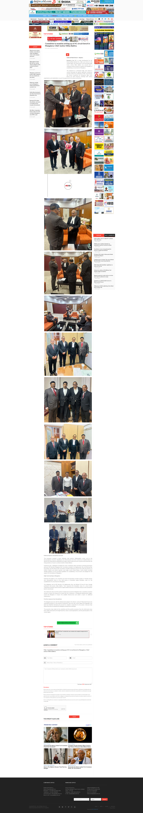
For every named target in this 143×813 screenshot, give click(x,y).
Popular (98, 235)
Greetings (75, 19)
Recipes (60, 15)
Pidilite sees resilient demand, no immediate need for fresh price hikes (102, 244)
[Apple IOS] (99, 19)
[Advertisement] (55, 66)
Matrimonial (33, 19)
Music (65, 19)
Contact (106, 806)
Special (70, 15)
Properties (40, 19)
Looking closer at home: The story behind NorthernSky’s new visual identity (71, 632)
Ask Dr (69, 19)
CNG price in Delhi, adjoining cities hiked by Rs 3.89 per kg (103, 286)
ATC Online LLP (95, 809)
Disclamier (113, 806)
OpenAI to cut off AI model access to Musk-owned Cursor (102, 281)
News (49, 15)
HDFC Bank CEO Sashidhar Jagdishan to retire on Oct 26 (103, 265)
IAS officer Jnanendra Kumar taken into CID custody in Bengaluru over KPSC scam (35, 112)
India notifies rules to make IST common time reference (103, 239)
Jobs (46, 19)
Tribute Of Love (90, 19)
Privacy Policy (112, 807)
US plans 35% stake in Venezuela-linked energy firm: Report (103, 255)
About (101, 806)
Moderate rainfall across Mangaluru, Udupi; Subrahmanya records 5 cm (34, 85)
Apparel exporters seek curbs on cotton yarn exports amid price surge (103, 276)
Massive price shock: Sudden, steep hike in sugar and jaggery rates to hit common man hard (35, 53)
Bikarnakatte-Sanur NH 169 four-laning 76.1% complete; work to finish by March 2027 (35, 64)
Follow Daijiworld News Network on (66, 622)
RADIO (84, 15)
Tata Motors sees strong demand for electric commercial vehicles (102, 249)
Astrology (82, 19)
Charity (65, 15)
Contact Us (97, 15)
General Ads (52, 19)
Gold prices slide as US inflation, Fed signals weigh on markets (102, 271)
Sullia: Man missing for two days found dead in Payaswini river (35, 94)
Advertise (90, 15)
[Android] (96, 19)
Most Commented (109, 235)
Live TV (79, 15)
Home (96, 806)
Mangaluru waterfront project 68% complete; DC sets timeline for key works (35, 75)
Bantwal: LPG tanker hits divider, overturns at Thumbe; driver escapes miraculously (35, 103)
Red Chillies (59, 19)
